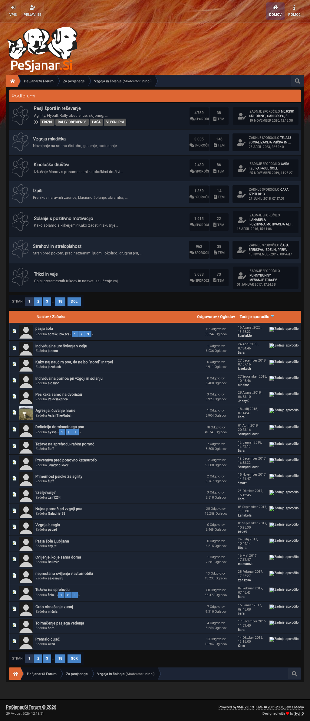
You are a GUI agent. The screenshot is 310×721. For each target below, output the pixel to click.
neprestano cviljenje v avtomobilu (64, 573)
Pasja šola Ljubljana (52, 541)
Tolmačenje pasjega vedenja (59, 623)
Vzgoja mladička (49, 139)
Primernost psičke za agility (58, 476)
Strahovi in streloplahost (57, 246)
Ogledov (227, 316)
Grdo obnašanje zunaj (54, 607)
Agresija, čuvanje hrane (55, 410)
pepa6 (52, 530)
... (53, 301)
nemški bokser (58, 334)
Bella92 (53, 562)
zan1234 (54, 498)
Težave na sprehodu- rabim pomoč (64, 444)
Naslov (43, 316)
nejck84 (288, 111)
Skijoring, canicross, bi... (270, 116)
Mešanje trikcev (263, 280)
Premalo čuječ (47, 639)
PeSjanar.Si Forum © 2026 (31, 707)
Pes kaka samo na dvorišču (58, 394)
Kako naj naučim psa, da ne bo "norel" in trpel (74, 362)
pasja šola (44, 328)
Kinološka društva (51, 164)
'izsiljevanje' (45, 492)
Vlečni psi (115, 122)
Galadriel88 (56, 514)
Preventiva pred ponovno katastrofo (66, 460)
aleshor (53, 383)
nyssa (52, 432)
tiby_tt (52, 546)
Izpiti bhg (257, 194)
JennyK (243, 401)
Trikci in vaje (46, 274)
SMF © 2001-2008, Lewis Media (280, 707)
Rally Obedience (72, 122)
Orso (51, 644)
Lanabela (257, 219)
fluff (51, 449)
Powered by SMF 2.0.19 (236, 707)
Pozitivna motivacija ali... (271, 224)
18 (60, 301)
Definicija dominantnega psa (59, 426)
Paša (96, 122)
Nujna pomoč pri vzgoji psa (58, 508)
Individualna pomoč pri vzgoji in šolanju (69, 378)
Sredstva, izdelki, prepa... (269, 249)
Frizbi (47, 122)
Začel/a (58, 316)
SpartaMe (245, 336)
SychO (299, 714)
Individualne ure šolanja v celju (61, 346)
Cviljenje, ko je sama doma (58, 557)
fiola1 (52, 595)
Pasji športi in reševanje (57, 108)
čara (285, 164)
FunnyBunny (260, 275)
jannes (53, 351)
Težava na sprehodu (52, 589)
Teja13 (285, 137)
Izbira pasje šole (263, 168)
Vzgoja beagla (47, 525)
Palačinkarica (58, 399)
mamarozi (245, 564)
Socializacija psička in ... (270, 142)
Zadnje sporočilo (254, 316)
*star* (242, 483)
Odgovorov (207, 316)
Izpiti (37, 190)
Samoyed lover (248, 434)
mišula (53, 612)
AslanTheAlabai (59, 416)
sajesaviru (55, 578)
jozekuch (54, 367)
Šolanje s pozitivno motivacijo (63, 218)
